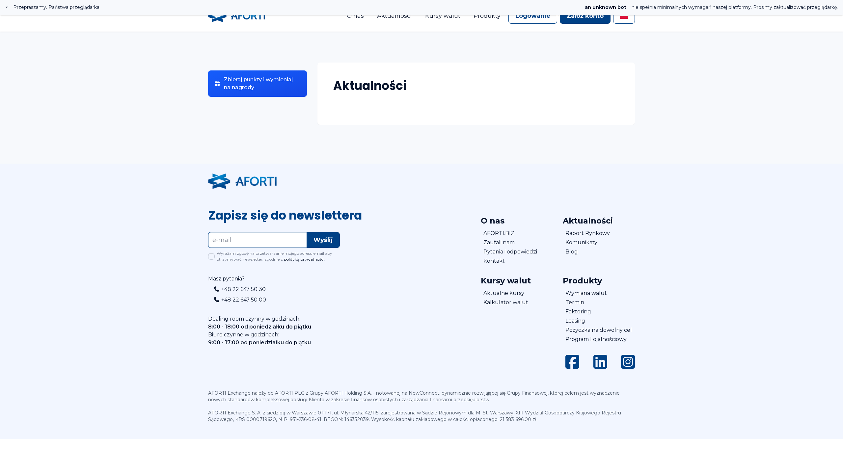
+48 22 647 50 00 (243, 300)
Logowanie (532, 15)
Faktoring (578, 311)
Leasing (575, 321)
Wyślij (323, 240)
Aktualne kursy (503, 293)
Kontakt (494, 261)
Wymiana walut (586, 293)
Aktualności (394, 15)
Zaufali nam (499, 242)
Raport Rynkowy (587, 233)
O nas (355, 15)
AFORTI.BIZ (498, 233)
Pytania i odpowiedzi (510, 252)
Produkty (487, 15)
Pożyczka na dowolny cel (598, 330)
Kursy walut (442, 15)
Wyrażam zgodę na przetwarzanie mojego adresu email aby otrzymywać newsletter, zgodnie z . (274, 256)
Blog (571, 252)
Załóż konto (585, 15)
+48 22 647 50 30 (243, 289)
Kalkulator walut (505, 302)
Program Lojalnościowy (596, 339)
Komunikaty (581, 242)
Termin (574, 302)
